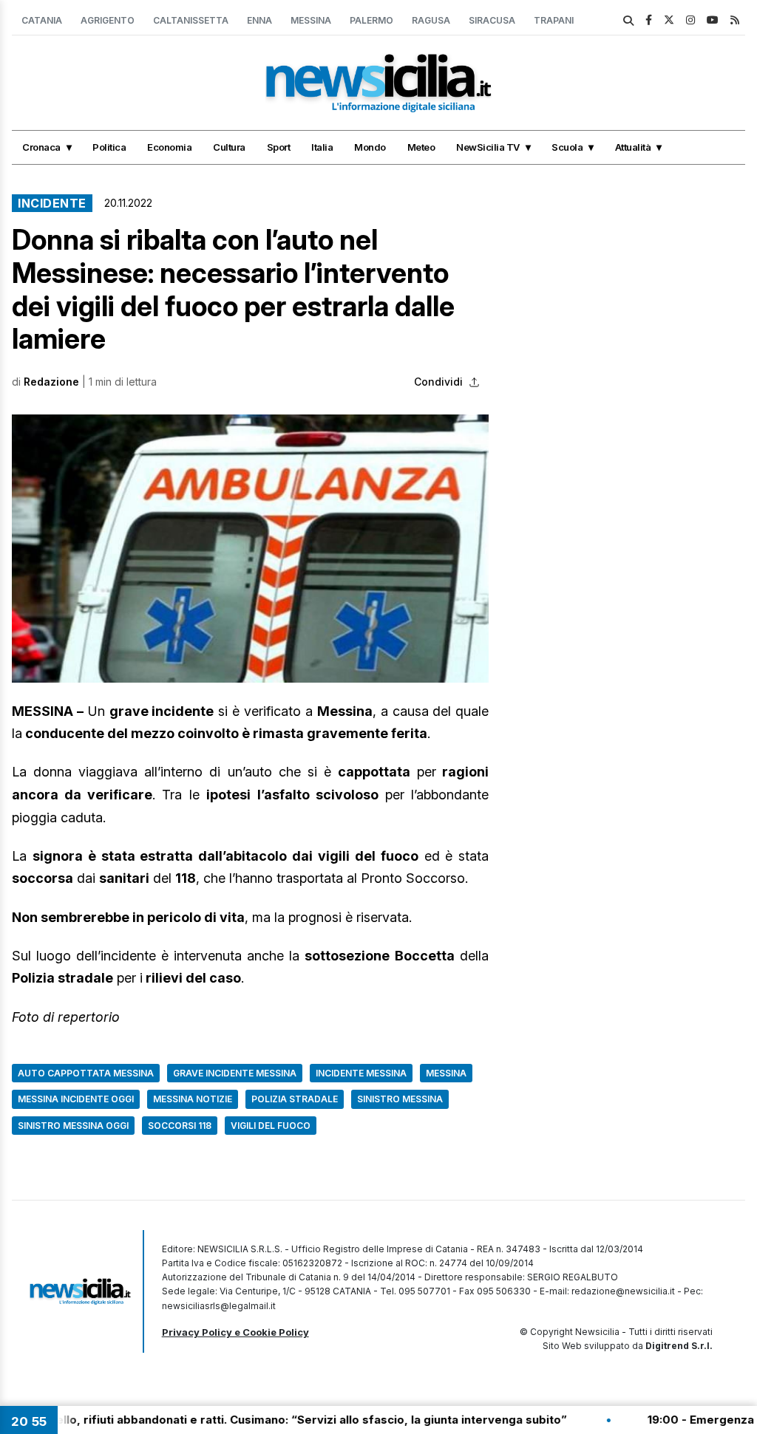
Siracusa (492, 20)
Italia (322, 147)
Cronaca (41, 147)
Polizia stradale (294, 1098)
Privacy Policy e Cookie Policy (235, 1332)
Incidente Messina (361, 1073)
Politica (109, 147)
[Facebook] (648, 19)
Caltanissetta (190, 20)
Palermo (371, 20)
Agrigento (108, 20)
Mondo (370, 147)
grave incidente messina (234, 1073)
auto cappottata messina (86, 1073)
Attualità (633, 147)
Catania (41, 20)
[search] (628, 21)
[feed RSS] (734, 19)
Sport (279, 147)
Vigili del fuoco (270, 1125)
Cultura (229, 147)
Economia (169, 147)
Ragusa (431, 20)
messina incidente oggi (76, 1098)
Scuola (567, 147)
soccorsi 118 (179, 1125)
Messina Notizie (192, 1098)
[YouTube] (713, 19)
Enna (259, 20)
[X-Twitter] (669, 19)
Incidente (52, 203)
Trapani (554, 20)
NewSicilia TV (488, 147)
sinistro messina (400, 1098)
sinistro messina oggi (73, 1125)
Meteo (421, 147)
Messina (311, 20)
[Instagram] (690, 19)
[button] (250, 548)
